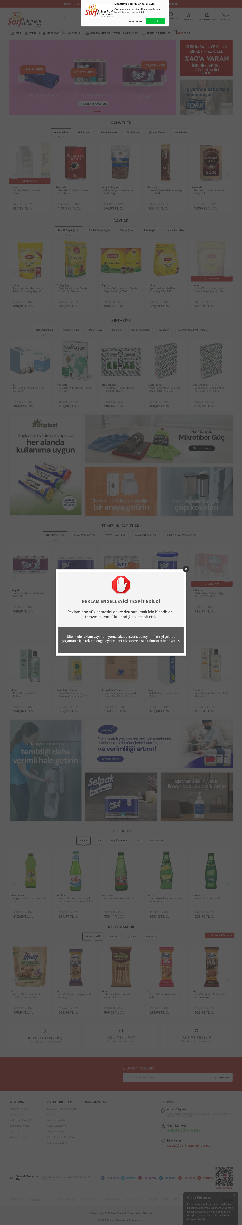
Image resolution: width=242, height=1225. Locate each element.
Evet (155, 20)
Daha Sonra (134, 20)
